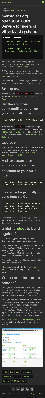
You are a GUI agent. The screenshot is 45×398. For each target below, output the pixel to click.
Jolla (5, 372)
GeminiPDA (28, 376)
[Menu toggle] (42, 2)
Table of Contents (13, 37)
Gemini (17, 376)
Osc (11, 372)
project (19, 228)
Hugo (33, 394)
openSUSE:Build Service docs (14, 132)
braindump (15, 11)
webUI (27, 165)
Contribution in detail (20, 96)
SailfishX (15, 381)
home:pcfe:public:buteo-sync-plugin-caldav (24, 319)
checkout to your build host (19, 48)
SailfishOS (23, 11)
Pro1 (24, 381)
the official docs (21, 67)
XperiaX (6, 381)
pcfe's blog (6, 2)
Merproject (26, 372)
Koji (3, 76)
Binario (41, 394)
